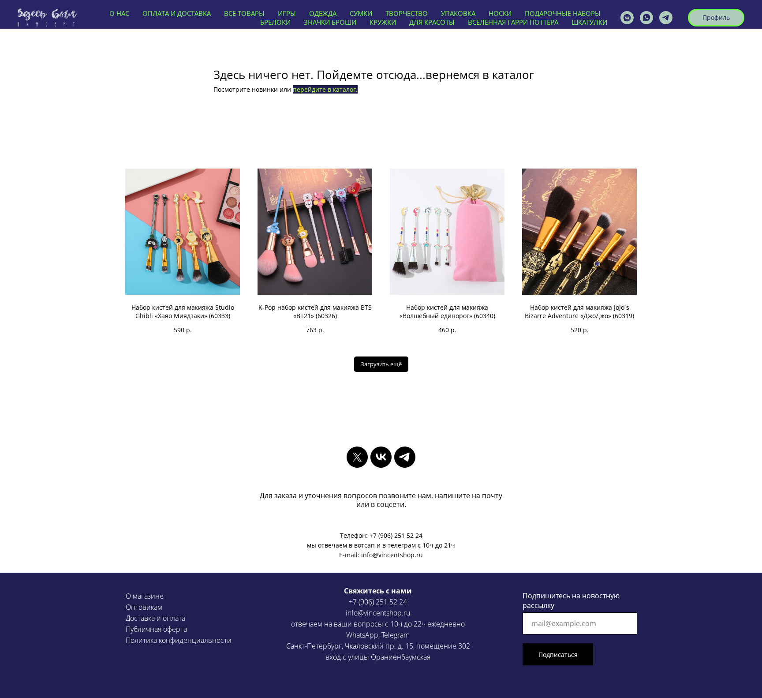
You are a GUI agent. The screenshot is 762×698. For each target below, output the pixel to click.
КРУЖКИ (383, 22)
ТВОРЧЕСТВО (406, 13)
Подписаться (558, 654)
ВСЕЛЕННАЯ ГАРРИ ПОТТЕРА (513, 22)
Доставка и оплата (155, 618)
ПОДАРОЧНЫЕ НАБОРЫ (563, 13)
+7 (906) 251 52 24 (378, 602)
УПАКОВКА (458, 13)
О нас (119, 13)
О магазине (145, 596)
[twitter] (357, 457)
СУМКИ (361, 13)
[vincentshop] (627, 17)
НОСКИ (500, 13)
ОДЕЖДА (322, 13)
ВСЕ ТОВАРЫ (244, 13)
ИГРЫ (287, 13)
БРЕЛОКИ (275, 22)
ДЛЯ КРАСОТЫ (432, 22)
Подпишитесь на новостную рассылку (571, 600)
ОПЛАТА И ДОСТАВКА (176, 13)
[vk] (381, 457)
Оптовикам (144, 607)
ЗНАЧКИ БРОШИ (330, 22)
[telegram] (404, 457)
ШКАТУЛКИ (589, 22)
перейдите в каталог (324, 89)
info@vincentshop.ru (378, 613)
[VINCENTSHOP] (665, 17)
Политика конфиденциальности (179, 640)
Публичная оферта (156, 629)
